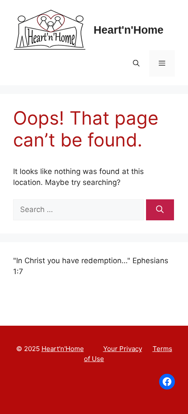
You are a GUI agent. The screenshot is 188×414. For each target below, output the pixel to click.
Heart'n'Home (129, 30)
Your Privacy (122, 348)
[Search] (160, 209)
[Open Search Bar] (136, 63)
